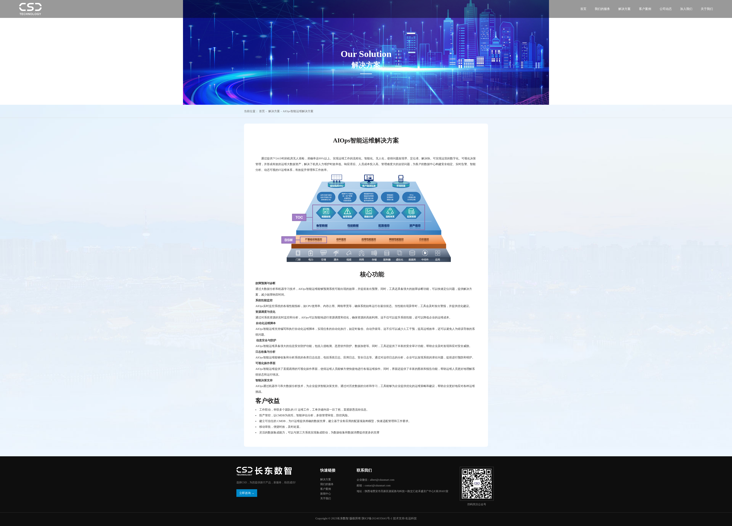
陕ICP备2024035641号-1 (377, 518)
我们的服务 (602, 8)
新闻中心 (325, 493)
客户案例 (645, 8)
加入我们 (686, 8)
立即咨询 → (246, 493)
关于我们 (707, 8)
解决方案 (274, 111)
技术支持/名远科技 (405, 518)
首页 (583, 8)
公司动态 (666, 8)
